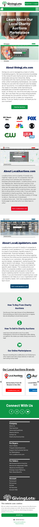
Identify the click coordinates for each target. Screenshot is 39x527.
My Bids (11, 485)
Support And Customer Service (18, 450)
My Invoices (12, 483)
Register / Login (31, 3)
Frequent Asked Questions (17, 448)
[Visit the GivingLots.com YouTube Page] (27, 411)
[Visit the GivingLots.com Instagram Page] (17, 411)
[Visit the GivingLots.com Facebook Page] (11, 411)
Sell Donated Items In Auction (18, 463)
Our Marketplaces (14, 452)
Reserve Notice (14, 432)
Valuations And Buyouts (16, 467)
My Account (12, 481)
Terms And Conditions (16, 430)
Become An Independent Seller (18, 465)
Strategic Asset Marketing (17, 470)
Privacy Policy (10, 512)
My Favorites (13, 487)
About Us (12, 426)
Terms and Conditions (19, 522)
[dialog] (19, 514)
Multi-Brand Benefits (15, 472)
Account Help (13, 489)
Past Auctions (13, 428)
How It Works (13, 445)
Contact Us (12, 434)
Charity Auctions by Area (16, 437)
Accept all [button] (19, 515)
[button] (19, 519)
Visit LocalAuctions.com (16, 454)
